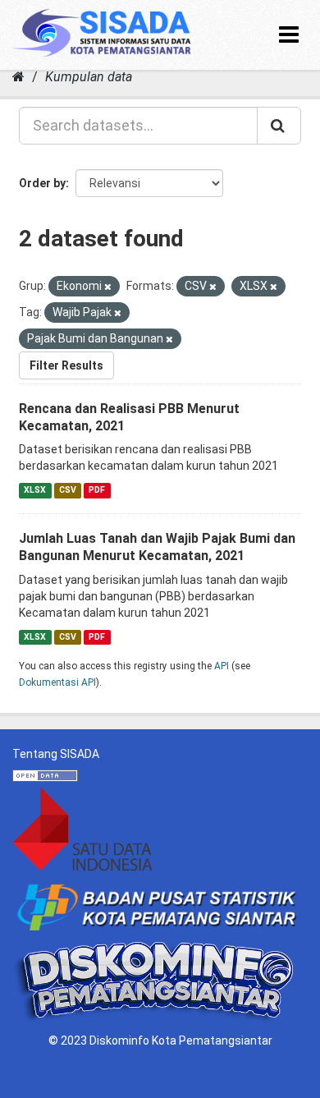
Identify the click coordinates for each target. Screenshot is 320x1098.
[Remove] (108, 287)
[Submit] (279, 126)
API (221, 666)
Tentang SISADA (55, 753)
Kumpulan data (88, 77)
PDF (97, 490)
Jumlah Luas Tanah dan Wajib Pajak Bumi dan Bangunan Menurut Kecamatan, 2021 (157, 547)
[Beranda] (18, 77)
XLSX (35, 490)
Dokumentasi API (57, 682)
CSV (67, 490)
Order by (42, 183)
